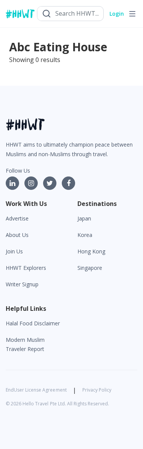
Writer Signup (22, 284)
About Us (17, 234)
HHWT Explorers (26, 267)
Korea (84, 234)
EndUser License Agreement (36, 390)
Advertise (17, 218)
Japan (84, 218)
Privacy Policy (96, 390)
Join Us (14, 251)
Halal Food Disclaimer (33, 323)
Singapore (89, 267)
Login (116, 13)
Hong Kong (91, 251)
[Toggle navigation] (132, 14)
